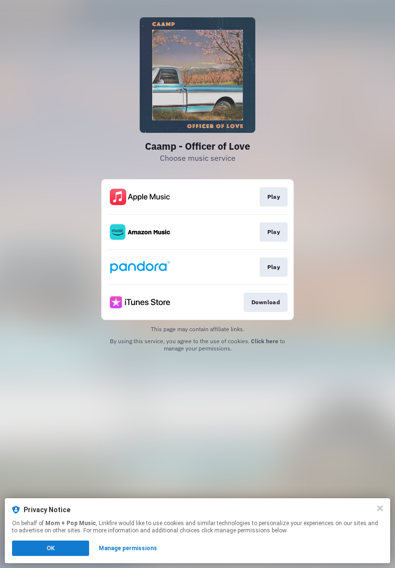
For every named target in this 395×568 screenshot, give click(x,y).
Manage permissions (128, 548)
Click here (264, 341)
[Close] (380, 508)
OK (50, 548)
